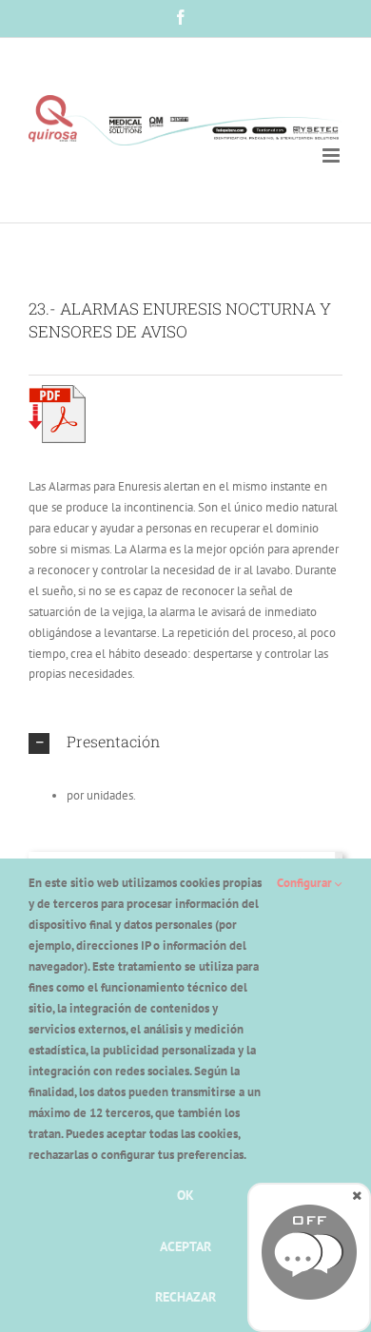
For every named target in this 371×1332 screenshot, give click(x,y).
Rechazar (185, 1296)
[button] (185, 742)
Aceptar (185, 1246)
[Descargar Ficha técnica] (57, 391)
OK (185, 1195)
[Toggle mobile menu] (332, 155)
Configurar (306, 883)
